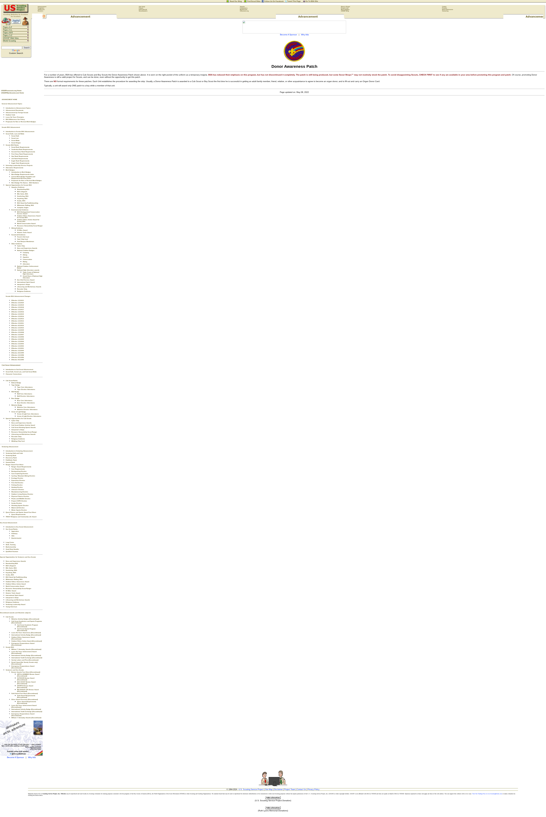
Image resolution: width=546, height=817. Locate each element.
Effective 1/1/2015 (17, 314)
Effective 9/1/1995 (17, 359)
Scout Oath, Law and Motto (15, 134)
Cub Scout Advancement (11, 365)
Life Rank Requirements (19, 158)
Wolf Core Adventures (24, 394)
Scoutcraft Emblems (18, 235)
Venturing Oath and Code (14, 453)
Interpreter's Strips (23, 284)
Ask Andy (142, 6)
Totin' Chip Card (22, 239)
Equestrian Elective (18, 480)
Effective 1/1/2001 (17, 348)
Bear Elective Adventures (26, 403)
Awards (242, 6)
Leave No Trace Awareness (26, 632)
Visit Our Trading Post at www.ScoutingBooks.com (487, 793)
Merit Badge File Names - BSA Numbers (25, 183)
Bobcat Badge (16, 383)
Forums (444, 8)
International (143, 9)
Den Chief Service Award (25, 280)
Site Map (268, 789)
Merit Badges (345, 9)
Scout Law (15, 138)
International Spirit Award (26, 282)
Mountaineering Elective (19, 492)
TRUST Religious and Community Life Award (21, 517)
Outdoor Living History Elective (22, 494)
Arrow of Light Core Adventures (28, 414)
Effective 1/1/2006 (17, 337)
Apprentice (15, 531)
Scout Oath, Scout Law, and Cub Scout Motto (21, 372)
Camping (26, 252)
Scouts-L (40, 11)
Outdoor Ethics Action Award (16, 584)
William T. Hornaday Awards (26, 649)
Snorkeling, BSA (22, 196)
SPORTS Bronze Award (25, 686)
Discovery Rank (11, 458)
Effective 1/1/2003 (17, 343)
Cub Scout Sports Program (26, 629)
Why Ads (32, 757)
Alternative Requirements (14, 167)
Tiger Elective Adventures (26, 389)
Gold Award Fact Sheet (24, 693)
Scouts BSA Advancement (11, 127)
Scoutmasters (143, 11)
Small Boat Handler (12, 549)
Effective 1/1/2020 (17, 302)
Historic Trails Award (24, 232)
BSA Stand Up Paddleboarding (27, 203)
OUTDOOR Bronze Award (25, 679)
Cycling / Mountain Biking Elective (23, 476)
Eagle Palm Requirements (20, 163)
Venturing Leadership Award (15, 604)
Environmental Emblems (19, 210)
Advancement (42, 6)
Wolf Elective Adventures (26, 396)
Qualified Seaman (12, 551)
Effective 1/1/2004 (17, 341)
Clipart (141, 8)
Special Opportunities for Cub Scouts (18, 418)
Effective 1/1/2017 (17, 309)
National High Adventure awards (28, 270)
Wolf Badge (15, 391)
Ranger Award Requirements (21, 467)
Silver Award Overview (24, 699)
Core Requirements (18, 469)
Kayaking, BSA (22, 198)
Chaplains (41, 8)
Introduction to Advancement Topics (18, 108)
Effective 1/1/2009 (17, 330)
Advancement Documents (14, 110)
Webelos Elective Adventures (27, 409)
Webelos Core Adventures (26, 407)
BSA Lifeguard (22, 191)
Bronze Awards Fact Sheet (25, 672)
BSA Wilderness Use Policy (15, 119)
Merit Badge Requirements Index (22, 174)
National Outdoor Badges (25, 250)
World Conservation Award (26, 223)
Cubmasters (244, 8)
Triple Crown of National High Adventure (31, 273)
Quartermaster (16, 538)
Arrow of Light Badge (18, 412)
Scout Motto (15, 140)
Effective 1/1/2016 (17, 312)
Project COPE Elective (19, 501)
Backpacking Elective (19, 471)
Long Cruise (10, 542)
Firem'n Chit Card (23, 237)
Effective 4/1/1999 (17, 353)
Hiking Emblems (17, 228)
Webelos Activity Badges (25, 619)
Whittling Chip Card (18, 441)
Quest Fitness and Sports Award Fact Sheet (21, 512)
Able (13, 536)
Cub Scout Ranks (12, 380)
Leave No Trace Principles (15, 117)
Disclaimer (278, 789)
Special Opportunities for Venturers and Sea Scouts (18, 557)
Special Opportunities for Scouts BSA (19, 185)
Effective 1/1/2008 (17, 332)
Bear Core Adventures (24, 400)
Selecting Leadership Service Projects (19, 165)
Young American (11, 607)
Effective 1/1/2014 (17, 316)
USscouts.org (244, 11)
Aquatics (26, 257)
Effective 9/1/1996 (17, 357)
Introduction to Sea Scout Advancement (19, 527)
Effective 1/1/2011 (17, 323)
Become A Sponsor (15, 757)
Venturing (445, 11)
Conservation (27, 259)
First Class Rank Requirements (22, 154)
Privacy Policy (313, 789)
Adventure (26, 264)
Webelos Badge (16, 405)
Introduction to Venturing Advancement (19, 451)
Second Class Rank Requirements (23, 152)
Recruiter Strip (22, 289)
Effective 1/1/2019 (17, 305)
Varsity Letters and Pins (24, 660)
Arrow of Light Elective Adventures (29, 416)
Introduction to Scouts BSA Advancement (20, 131)
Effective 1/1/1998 (17, 355)
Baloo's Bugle (345, 6)
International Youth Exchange (26, 657)
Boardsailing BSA (23, 189)
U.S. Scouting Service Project (251, 789)
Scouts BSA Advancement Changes (18, 296)
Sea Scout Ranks (12, 529)
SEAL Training (10, 544)
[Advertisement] (21, 73)
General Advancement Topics (12, 104)
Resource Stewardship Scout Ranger (30, 226)
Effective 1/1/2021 (17, 300)
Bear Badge (15, 398)
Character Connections (14, 374)
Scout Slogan (16, 143)
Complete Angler (23, 207)
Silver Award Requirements (26, 702)
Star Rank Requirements (19, 156)
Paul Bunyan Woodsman (25, 241)
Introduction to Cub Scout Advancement (19, 369)
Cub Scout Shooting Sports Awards (23, 427)
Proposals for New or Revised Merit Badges (21, 121)
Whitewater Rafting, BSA (25, 205)
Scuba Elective (16, 503)
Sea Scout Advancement (8, 522)
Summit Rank (10, 462)
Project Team (289, 789)
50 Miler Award (22, 230)
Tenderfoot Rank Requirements (22, 149)
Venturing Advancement (10, 446)
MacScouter (243, 9)
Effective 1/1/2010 (17, 328)
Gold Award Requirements (26, 696)
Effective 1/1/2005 (17, 339)
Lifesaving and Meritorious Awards (29, 287)
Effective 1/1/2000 (17, 350)
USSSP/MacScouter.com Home (12, 93)
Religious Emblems (24, 291)
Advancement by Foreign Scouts (17, 112)
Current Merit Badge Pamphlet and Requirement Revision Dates (23, 177)
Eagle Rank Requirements (20, 161)
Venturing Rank (11, 455)
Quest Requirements (18, 514)
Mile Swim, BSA (22, 194)
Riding (25, 261)
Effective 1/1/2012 (17, 321)
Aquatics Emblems (17, 187)
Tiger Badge (15, 385)
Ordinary (14, 533)
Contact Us (301, 789)
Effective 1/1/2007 (17, 334)
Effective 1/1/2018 (17, 307)
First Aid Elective (17, 482)
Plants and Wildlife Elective (20, 498)
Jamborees (41, 9)
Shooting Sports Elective (20, 505)
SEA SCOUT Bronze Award (26, 682)
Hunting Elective (17, 487)
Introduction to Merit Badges (21, 172)
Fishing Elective (17, 485)
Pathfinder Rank (11, 460)
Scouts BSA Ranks (12, 145)
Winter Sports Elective (19, 510)
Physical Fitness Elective (20, 496)
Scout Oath (15, 136)
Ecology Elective (17, 478)
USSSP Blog (345, 11)
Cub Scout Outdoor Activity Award (23, 425)
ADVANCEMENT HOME (9, 99)
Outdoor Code (10, 115)
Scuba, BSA (21, 201)
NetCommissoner (447, 9)
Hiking (25, 255)
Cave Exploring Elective (19, 473)
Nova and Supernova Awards (27, 248)
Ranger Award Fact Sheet (14, 464)
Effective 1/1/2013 (17, 318)
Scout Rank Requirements (20, 147)
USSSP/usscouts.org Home (11, 90)
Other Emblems (16, 244)
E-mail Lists (345, 8)
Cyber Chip (21, 246)
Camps (444, 6)
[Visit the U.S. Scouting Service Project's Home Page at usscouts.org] (16, 13)
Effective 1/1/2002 (17, 346)
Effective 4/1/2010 (17, 325)
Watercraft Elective (18, 508)
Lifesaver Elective (17, 489)
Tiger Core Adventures (25, 387)
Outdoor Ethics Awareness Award (17, 581)
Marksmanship (11, 547)
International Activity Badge (26, 635)
